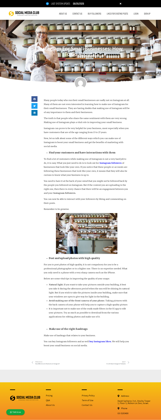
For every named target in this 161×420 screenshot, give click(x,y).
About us (63, 13)
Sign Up (147, 13)
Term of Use (87, 400)
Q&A (48, 400)
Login (136, 13)
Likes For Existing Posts (117, 13)
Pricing (49, 395)
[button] (34, 99)
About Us (50, 405)
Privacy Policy (88, 395)
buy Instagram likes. (100, 341)
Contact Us (77, 13)
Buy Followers (94, 13)
